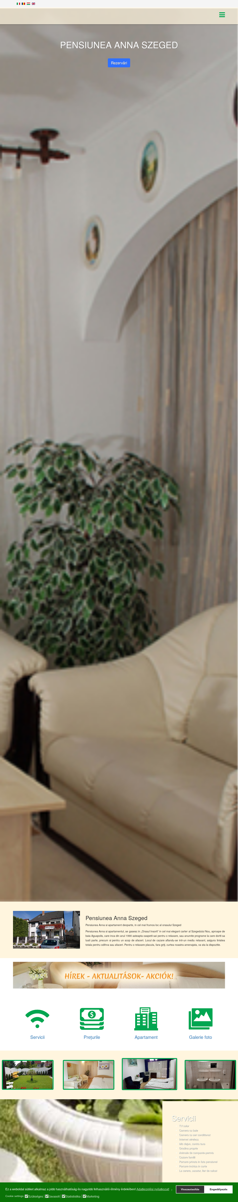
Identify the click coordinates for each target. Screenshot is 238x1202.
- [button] (171, 1189)
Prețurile (92, 1037)
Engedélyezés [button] (218, 1189)
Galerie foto (200, 1037)
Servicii (37, 1037)
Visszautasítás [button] (190, 1189)
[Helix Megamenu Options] (222, 15)
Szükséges (35, 1196)
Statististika (73, 1196)
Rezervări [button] (119, 62)
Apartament (146, 1037)
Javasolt (54, 1196)
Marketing (92, 1196)
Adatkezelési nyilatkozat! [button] (152, 1189)
